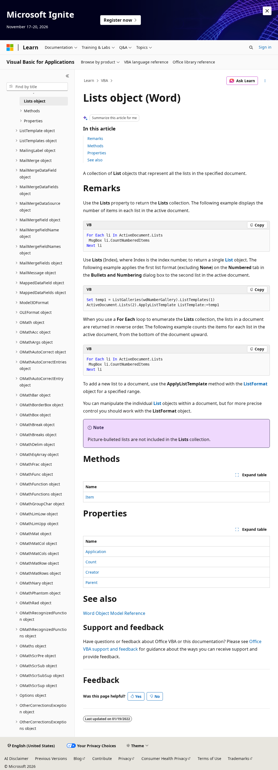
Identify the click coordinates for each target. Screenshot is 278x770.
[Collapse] (67, 76)
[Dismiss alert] (267, 11)
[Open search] (251, 47)
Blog (78, 758)
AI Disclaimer (16, 758)
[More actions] (265, 80)
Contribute (102, 758)
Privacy (124, 758)
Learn (89, 80)
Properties (96, 152)
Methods (95, 145)
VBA (104, 80)
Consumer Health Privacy (164, 758)
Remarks (95, 138)
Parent (91, 582)
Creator (92, 572)
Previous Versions (51, 758)
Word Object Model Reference (114, 613)
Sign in (265, 47)
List (229, 260)
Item (90, 497)
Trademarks (238, 758)
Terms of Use (209, 758)
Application (96, 551)
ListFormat (255, 384)
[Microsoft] (10, 47)
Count (91, 561)
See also (94, 159)
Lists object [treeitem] (34, 101)
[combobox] (37, 86)
